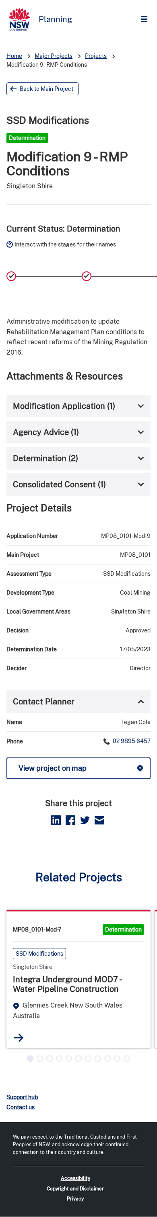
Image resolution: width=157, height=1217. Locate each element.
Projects (96, 56)
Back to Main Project (46, 89)
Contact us (20, 1107)
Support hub (22, 1097)
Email (99, 820)
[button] (30, 1058)
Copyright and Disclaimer (75, 1189)
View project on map (53, 768)
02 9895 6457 (131, 741)
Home (14, 56)
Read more (19, 1037)
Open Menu (146, 19)
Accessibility (75, 1178)
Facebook (70, 820)
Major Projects (53, 56)
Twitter (85, 820)
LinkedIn (56, 820)
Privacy (75, 1199)
